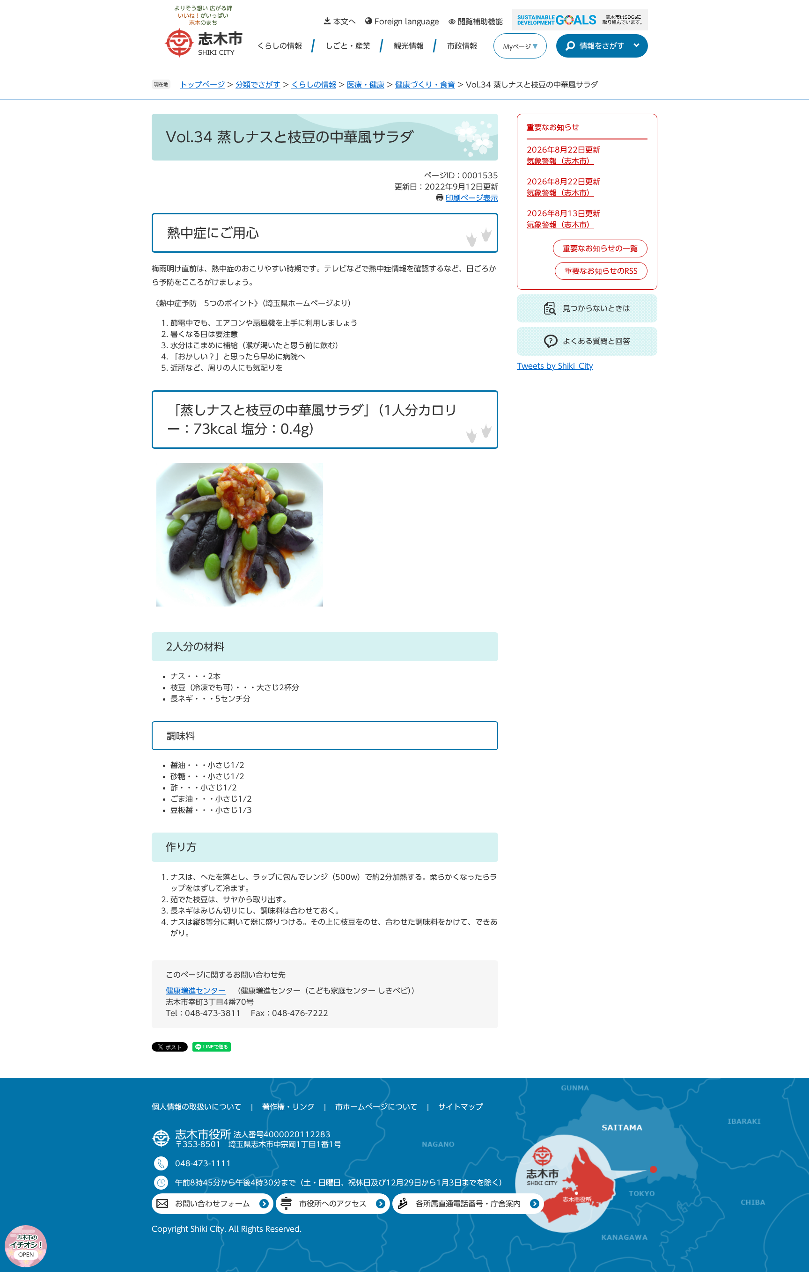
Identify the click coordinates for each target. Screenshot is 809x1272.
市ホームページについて (376, 1107)
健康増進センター (196, 990)
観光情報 (409, 46)
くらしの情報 (279, 46)
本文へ (344, 21)
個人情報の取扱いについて (197, 1107)
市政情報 (462, 46)
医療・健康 (365, 84)
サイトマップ (460, 1107)
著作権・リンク (288, 1107)
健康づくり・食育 (425, 84)
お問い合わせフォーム (212, 1203)
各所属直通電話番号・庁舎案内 (468, 1203)
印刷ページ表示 (472, 198)
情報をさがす (602, 46)
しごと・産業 (347, 46)
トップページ (202, 84)
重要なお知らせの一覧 (600, 248)
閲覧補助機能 (480, 21)
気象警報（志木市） (560, 161)
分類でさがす (257, 84)
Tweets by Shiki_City (555, 366)
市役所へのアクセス (333, 1203)
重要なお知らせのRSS (601, 271)
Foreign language (407, 21)
